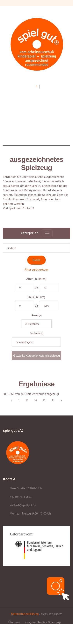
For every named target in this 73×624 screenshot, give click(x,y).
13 (27, 400)
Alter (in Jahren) (36, 279)
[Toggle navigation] (47, 233)
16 (53, 400)
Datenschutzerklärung (25, 614)
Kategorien (29, 233)
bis (36, 288)
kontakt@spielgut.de (23, 505)
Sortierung (36, 333)
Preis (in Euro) (36, 297)
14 (35, 400)
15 (44, 400)
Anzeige (36, 315)
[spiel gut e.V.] (36, 44)
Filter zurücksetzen (36, 270)
